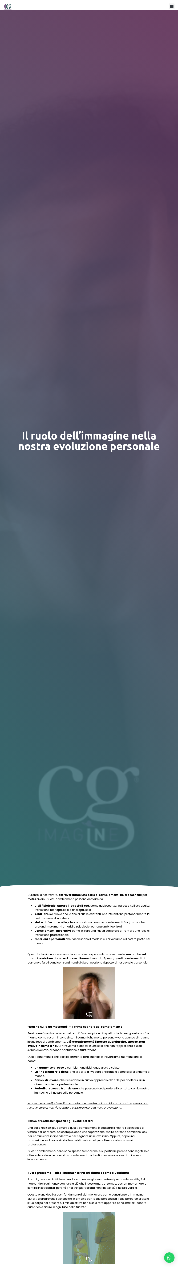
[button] (172, 6)
